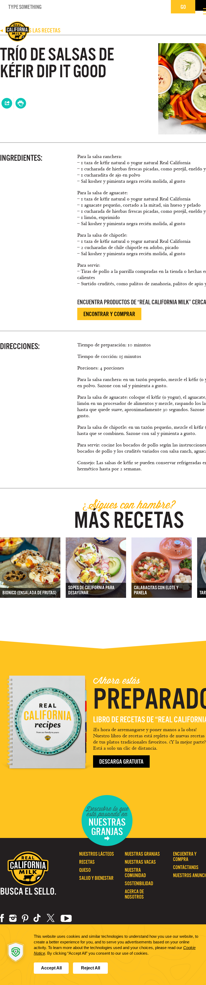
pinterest (25, 918)
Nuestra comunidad (135, 872)
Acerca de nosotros (134, 894)
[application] (103, 954)
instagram (13, 918)
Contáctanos (185, 867)
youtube (66, 918)
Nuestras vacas (140, 862)
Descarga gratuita (121, 761)
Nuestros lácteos (96, 854)
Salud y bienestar (96, 878)
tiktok (38, 918)
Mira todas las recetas (30, 30)
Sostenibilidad (139, 883)
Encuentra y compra (185, 856)
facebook (2, 918)
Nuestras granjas (142, 854)
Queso (85, 870)
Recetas (87, 862)
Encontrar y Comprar (109, 314)
